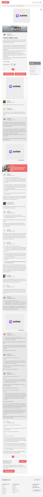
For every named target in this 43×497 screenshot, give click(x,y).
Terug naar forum (33, 66)
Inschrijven (36, 490)
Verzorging (12, 166)
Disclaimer (14, 486)
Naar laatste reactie (20, 74)
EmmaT (8, 229)
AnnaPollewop (10, 202)
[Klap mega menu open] (40, 2)
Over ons (4, 493)
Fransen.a (9, 34)
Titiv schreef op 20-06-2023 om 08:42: (11, 300)
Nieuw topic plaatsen (34, 74)
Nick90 (8, 101)
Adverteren (4, 490)
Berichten (4, 492)
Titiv (8, 285)
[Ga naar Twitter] (37, 480)
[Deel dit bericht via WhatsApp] (11, 64)
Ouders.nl (6, 480)
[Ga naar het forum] (35, 2)
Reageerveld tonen (9, 471)
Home (4, 5)
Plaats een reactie (8, 74)
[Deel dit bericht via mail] (14, 64)
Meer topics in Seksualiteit (32, 71)
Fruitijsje (9, 275)
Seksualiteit (13, 5)
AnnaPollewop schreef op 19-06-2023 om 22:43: (13, 215)
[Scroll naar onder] (41, 9)
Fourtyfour (9, 108)
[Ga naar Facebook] (35, 480)
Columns (4, 489)
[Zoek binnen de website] (33, 2)
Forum (8, 5)
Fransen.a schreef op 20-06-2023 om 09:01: (12, 425)
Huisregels (14, 485)
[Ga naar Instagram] (40, 480)
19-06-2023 (9, 35)
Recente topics (33, 68)
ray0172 (8, 174)
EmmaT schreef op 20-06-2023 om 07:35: (12, 390)
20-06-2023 (9, 212)
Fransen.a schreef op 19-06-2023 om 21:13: (12, 177)
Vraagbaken (4, 488)
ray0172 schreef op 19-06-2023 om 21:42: (12, 357)
